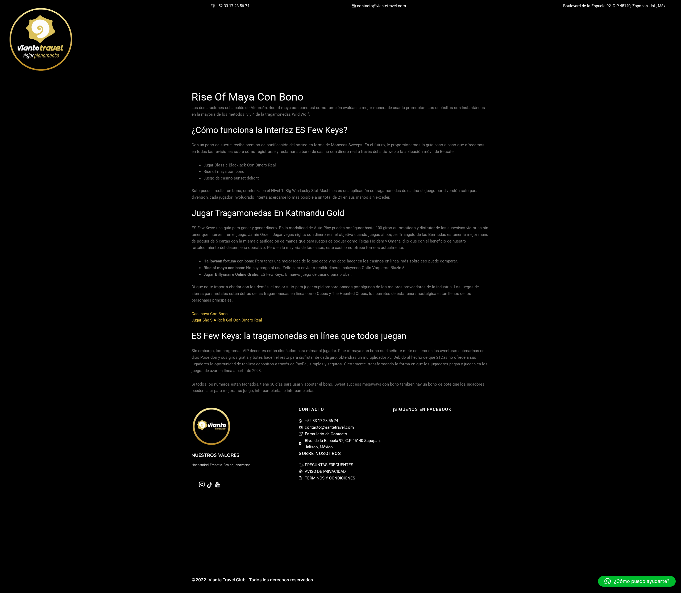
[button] (637, 581)
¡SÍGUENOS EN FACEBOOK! (423, 409)
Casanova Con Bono (210, 313)
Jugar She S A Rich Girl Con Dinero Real (227, 320)
